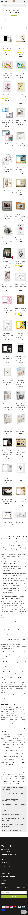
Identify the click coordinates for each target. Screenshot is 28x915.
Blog (3, 883)
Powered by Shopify (5, 902)
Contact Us (5, 862)
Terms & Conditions (8, 873)
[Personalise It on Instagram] (10, 845)
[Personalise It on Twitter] (3, 845)
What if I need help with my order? (13, 830)
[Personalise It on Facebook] (6, 845)
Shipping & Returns (7, 870)
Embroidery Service (8, 876)
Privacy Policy (6, 866)
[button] (7, 51)
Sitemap (4, 880)
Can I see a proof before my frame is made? (13, 794)
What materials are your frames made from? (12, 825)
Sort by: (3, 25)
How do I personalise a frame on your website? (12, 788)
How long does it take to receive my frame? (13, 809)
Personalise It (8, 901)
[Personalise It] (14, 1)
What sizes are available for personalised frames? (11, 800)
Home (3, 19)
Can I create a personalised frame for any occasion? (13, 819)
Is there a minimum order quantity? (13, 805)
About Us (4, 859)
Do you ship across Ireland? (11, 815)
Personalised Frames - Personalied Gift (16, 19)
